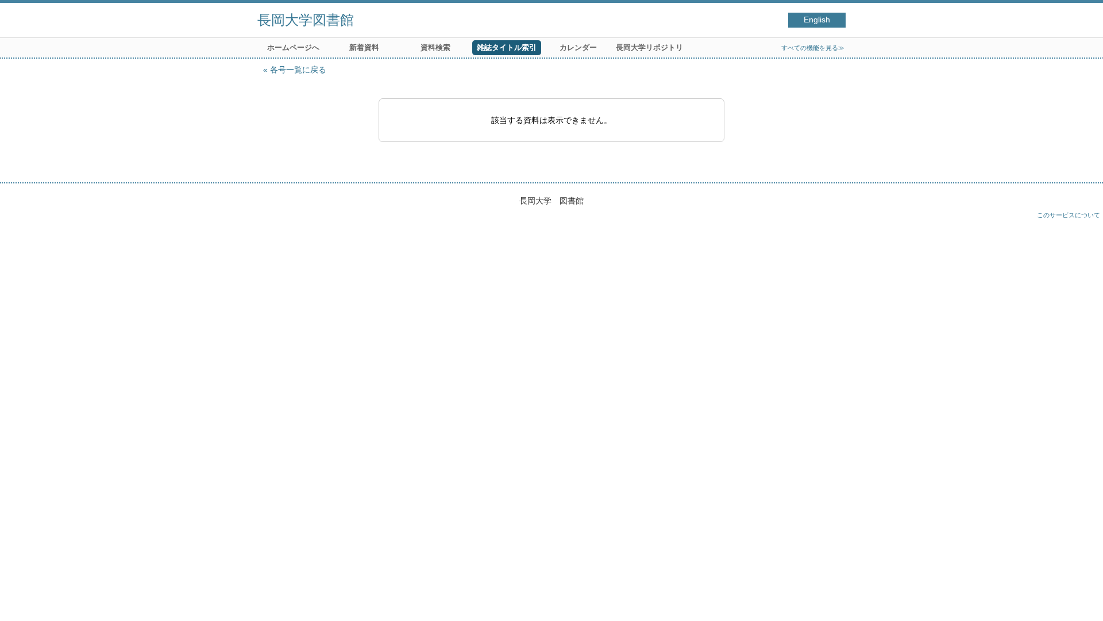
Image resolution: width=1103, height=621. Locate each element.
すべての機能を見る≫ (812, 47)
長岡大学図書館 (305, 20)
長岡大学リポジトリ (649, 47)
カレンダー (578, 47)
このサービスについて (1068, 215)
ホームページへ (293, 47)
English (817, 20)
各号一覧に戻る (298, 69)
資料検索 (435, 47)
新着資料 (364, 47)
